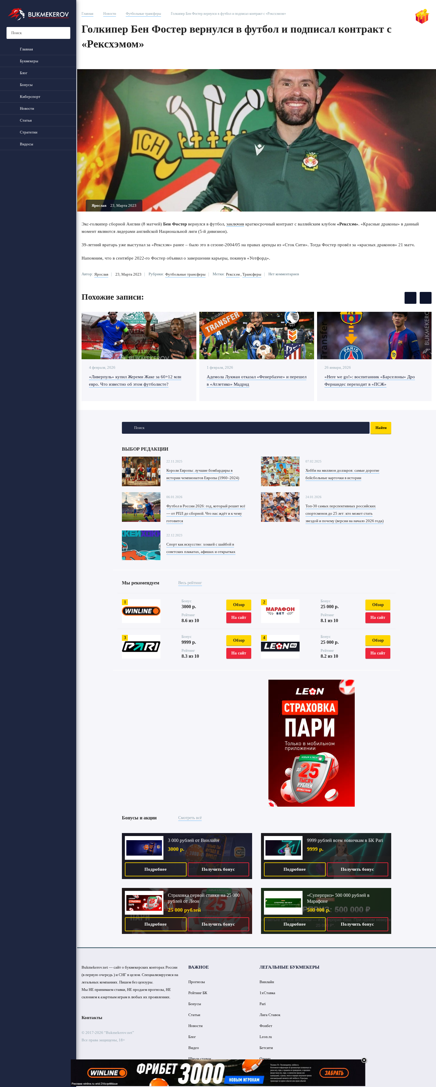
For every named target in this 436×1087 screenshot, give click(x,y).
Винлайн (267, 982)
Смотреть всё (190, 818)
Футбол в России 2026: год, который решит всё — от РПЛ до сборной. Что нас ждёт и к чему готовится (205, 513)
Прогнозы (196, 982)
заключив (235, 224)
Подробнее (155, 869)
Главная (87, 14)
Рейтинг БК (197, 993)
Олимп (265, 1058)
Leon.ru (266, 1036)
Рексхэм (233, 274)
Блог (192, 1036)
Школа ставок (199, 1058)
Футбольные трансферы (143, 14)
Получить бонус (218, 869)
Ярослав (101, 274)
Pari (263, 1004)
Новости (109, 14)
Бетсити (266, 1047)
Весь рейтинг (190, 583)
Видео (193, 1047)
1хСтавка (267, 993)
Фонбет (266, 1026)
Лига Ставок (270, 1015)
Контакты (92, 1017)
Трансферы (251, 274)
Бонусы (194, 1004)
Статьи (194, 1015)
